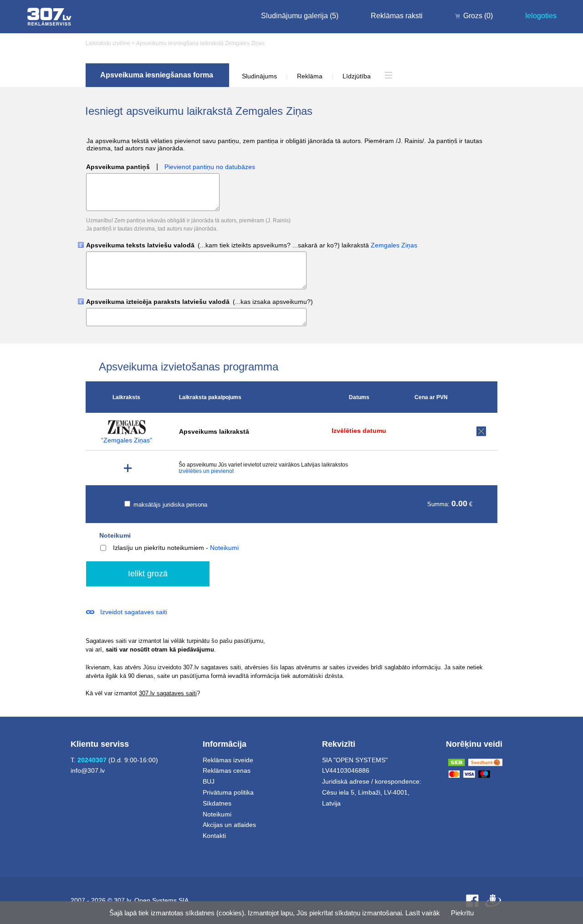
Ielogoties (541, 16)
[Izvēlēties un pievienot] (128, 468)
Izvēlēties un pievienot (206, 471)
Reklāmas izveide (228, 760)
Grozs (478, 16)
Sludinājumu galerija (299, 16)
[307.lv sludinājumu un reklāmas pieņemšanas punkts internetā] (49, 16)
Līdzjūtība (357, 76)
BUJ (209, 781)
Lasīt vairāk (422, 912)
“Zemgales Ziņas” (126, 440)
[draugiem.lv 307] (493, 900)
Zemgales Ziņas (394, 245)
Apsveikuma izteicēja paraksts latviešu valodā (199, 301)
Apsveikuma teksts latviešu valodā (251, 245)
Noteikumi (115, 535)
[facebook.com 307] (472, 900)
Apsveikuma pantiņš (118, 167)
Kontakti (214, 835)
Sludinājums (259, 76)
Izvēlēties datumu (359, 430)
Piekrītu (462, 912)
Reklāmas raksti (397, 16)
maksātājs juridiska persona (169, 504)
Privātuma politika (228, 792)
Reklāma (309, 76)
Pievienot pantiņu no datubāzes (209, 167)
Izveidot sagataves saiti (133, 612)
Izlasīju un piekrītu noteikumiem (158, 547)
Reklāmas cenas (227, 770)
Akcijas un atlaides (229, 824)
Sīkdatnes (217, 803)
